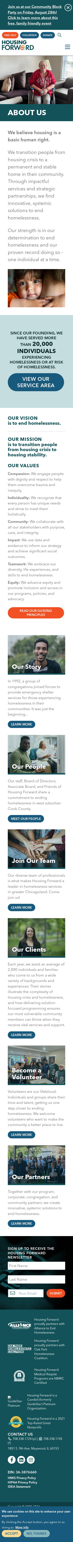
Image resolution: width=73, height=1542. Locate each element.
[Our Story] (36, 655)
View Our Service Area (36, 382)
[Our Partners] (36, 1165)
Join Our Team (33, 860)
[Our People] (36, 754)
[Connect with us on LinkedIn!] (21, 1460)
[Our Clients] (36, 938)
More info (22, 1527)
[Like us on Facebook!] (12, 1460)
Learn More (21, 724)
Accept (11, 1533)
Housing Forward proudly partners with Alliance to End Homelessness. (49, 1326)
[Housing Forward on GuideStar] (16, 1402)
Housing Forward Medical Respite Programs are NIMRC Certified (49, 1376)
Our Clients (29, 949)
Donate (48, 35)
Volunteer (29, 35)
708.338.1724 (22, 1439)
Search (59, 35)
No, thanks (37, 1533)
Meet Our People (26, 819)
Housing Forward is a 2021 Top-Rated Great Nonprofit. (46, 1423)
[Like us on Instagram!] (31, 1460)
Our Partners (31, 1177)
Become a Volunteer (27, 1073)
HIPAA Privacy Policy (22, 1482)
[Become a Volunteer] (36, 1065)
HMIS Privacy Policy (22, 1478)
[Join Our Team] (36, 849)
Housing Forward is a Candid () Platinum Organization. (42, 1401)
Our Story (26, 666)
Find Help (10, 35)
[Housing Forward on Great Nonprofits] (16, 1422)
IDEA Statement (19, 1486)
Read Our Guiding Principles (36, 613)
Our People (29, 766)
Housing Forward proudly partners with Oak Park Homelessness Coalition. (49, 1349)
